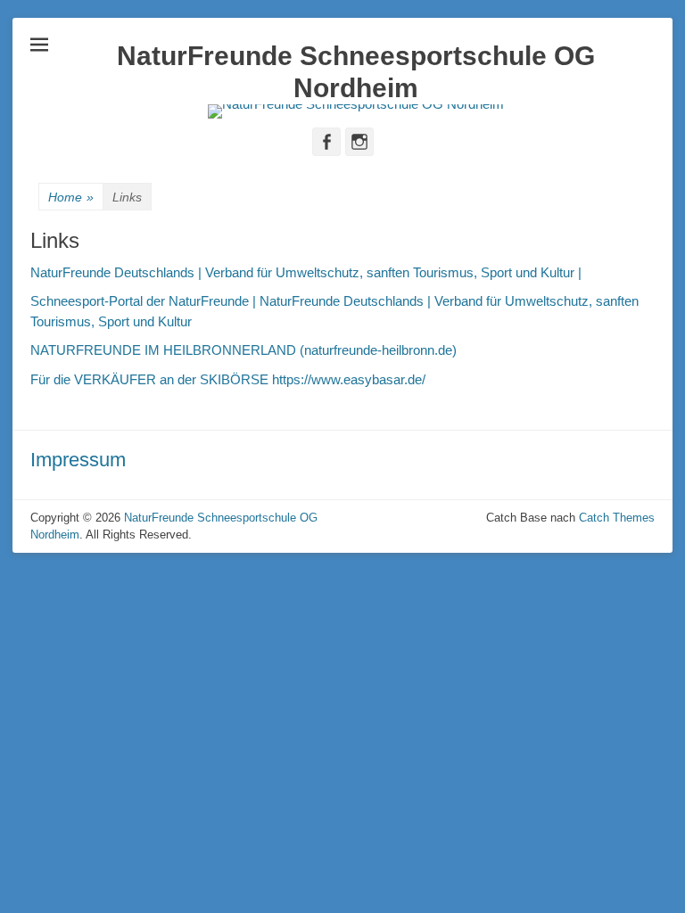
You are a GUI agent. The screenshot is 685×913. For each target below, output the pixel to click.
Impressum (78, 459)
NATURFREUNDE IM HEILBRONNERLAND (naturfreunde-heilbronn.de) (243, 350)
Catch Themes (617, 517)
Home (71, 197)
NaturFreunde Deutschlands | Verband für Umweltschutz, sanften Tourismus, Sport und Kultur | (306, 272)
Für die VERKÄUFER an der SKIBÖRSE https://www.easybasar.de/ (227, 379)
